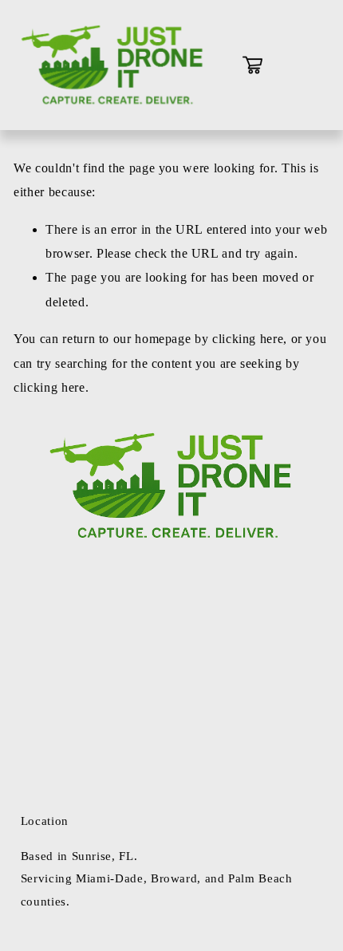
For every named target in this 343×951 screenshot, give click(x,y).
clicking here (247, 338)
